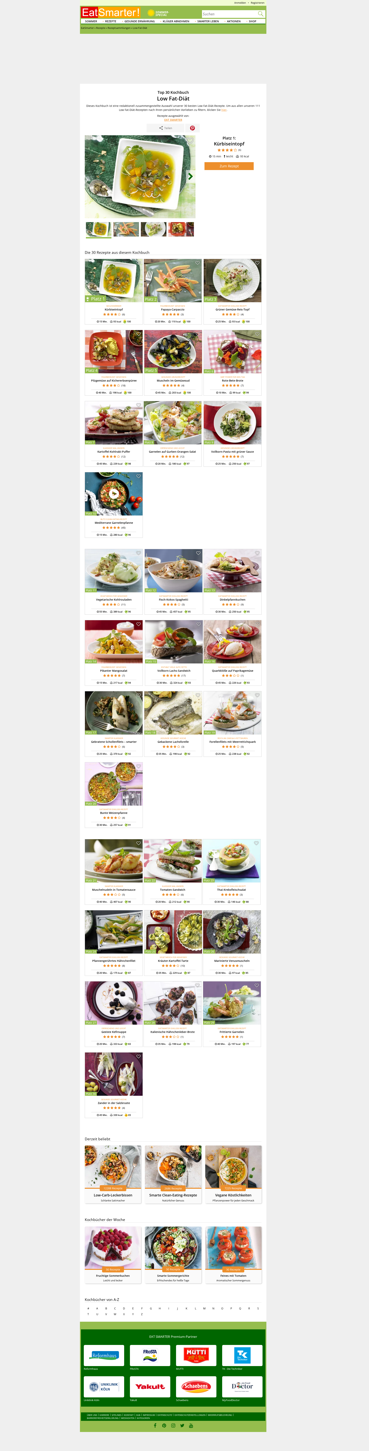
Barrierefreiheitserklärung (103, 1418)
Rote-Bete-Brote (232, 380)
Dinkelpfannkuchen (232, 599)
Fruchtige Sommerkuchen (113, 1276)
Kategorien (143, 1418)
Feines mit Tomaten (233, 1276)
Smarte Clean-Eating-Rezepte (173, 1195)
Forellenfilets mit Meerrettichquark (232, 742)
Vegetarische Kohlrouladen (114, 599)
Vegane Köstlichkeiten (233, 1195)
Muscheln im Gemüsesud (173, 380)
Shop (252, 21)
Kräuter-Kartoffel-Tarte (173, 961)
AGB (138, 1415)
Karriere (104, 1415)
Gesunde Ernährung (140, 21)
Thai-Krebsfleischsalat (231, 890)
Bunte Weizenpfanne (113, 813)
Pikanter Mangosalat (113, 670)
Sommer (91, 21)
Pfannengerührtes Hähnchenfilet (113, 961)
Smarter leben (208, 21)
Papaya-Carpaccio (172, 309)
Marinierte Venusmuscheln (232, 961)
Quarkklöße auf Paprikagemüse (232, 670)
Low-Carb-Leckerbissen (113, 1195)
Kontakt (129, 1415)
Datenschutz (164, 1415)
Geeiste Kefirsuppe (113, 1032)
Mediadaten (127, 1418)
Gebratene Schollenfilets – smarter (114, 742)
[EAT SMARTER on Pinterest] (164, 1425)
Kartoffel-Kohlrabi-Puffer (113, 451)
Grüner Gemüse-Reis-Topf (232, 309)
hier (224, 110)
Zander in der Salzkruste (114, 1103)
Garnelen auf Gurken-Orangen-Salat (172, 451)
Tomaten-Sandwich (172, 890)
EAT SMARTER (173, 120)
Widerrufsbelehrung (220, 1415)
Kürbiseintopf (114, 309)
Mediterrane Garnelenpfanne (114, 523)
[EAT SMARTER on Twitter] (182, 1425)
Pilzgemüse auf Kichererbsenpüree (114, 380)
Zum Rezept (229, 166)
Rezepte (110, 21)
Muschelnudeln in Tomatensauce (113, 890)
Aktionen (234, 21)
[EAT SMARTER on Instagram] (173, 1425)
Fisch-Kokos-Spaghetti (173, 599)
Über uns (92, 1415)
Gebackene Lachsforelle (173, 742)
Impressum (149, 1415)
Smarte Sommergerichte (173, 1276)
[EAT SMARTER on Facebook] (155, 1425)
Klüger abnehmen (176, 21)
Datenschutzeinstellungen (190, 1415)
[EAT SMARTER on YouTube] (191, 1425)
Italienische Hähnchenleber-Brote (172, 1032)
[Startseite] (110, 12)
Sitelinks (116, 1415)
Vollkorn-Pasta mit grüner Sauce (232, 451)
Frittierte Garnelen (232, 1032)
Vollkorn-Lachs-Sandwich (173, 670)
